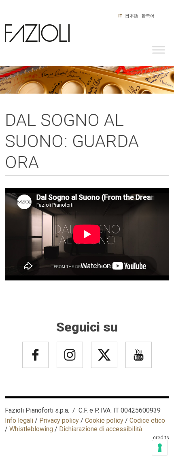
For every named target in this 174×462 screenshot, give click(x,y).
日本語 (131, 16)
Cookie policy (104, 420)
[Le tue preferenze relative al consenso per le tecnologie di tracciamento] (160, 448)
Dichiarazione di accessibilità (100, 429)
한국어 (148, 16)
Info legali (19, 420)
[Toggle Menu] (158, 49)
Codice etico (147, 420)
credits (161, 437)
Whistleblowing (31, 429)
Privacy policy (59, 420)
